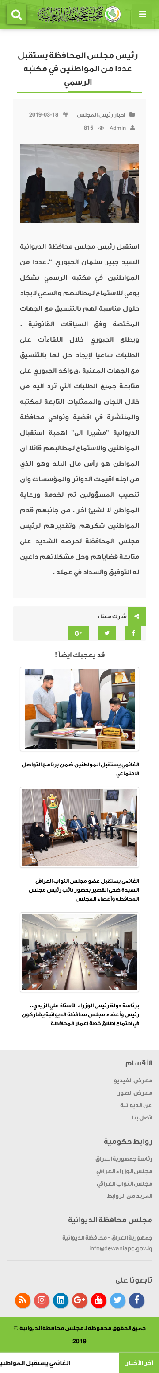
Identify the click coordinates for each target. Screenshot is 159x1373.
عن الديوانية (136, 1105)
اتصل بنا (142, 1117)
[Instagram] (41, 1300)
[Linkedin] (60, 1300)
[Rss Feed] (22, 1300)
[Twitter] (117, 1300)
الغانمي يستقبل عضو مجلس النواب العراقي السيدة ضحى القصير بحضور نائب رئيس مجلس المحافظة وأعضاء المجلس (84, 890)
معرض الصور (134, 1092)
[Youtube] (98, 1300)
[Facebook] (136, 1300)
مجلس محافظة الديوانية (51, 1328)
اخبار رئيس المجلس (101, 114)
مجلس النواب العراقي (124, 1183)
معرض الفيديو (133, 1080)
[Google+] (79, 1300)
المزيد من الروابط (129, 1196)
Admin (118, 128)
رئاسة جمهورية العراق (123, 1158)
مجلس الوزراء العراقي (124, 1171)
